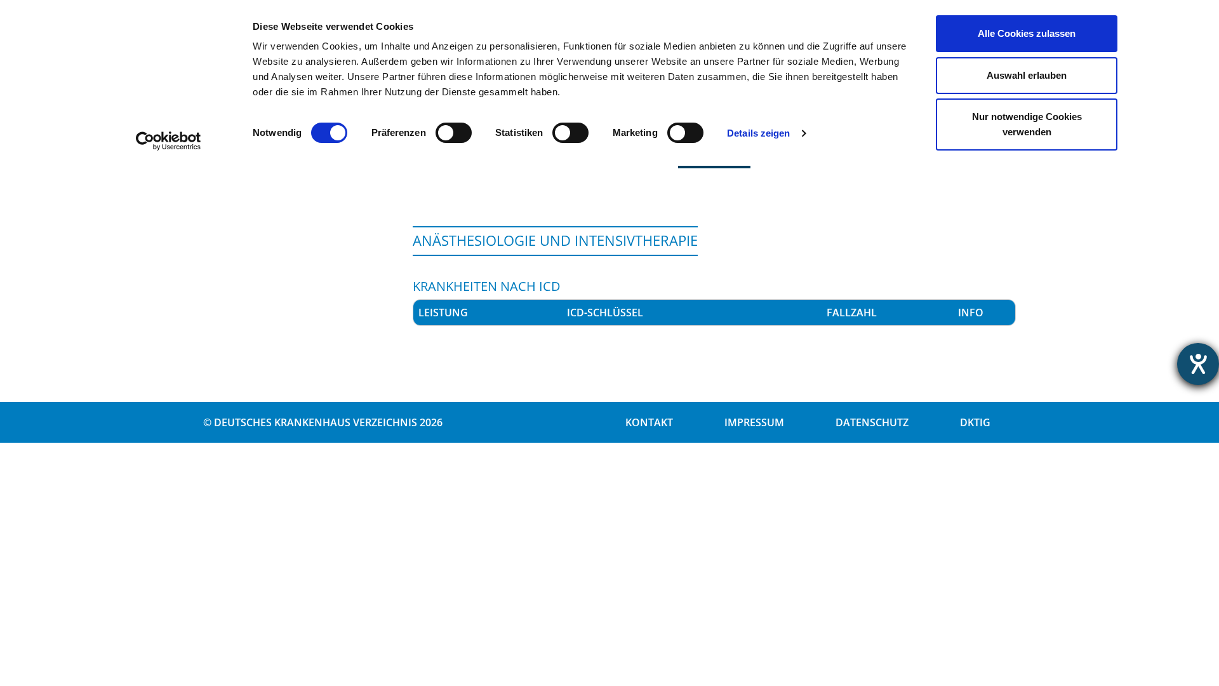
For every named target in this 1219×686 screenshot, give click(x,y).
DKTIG (975, 422)
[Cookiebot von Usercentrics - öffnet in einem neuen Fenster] (168, 141)
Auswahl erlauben (1027, 75)
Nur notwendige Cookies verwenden (1027, 124)
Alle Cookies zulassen (1027, 33)
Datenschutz (872, 422)
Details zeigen (758, 133)
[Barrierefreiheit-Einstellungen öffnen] (1198, 364)
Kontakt (649, 422)
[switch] (454, 133)
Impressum (754, 422)
